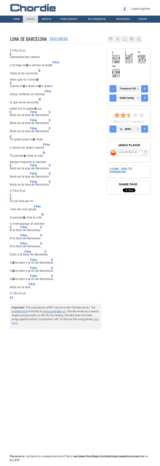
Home (16, 19)
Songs (30, 19)
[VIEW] (110, 39)
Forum (142, 19)
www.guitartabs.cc (54, 311)
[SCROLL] (124, 39)
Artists (46, 19)
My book (97, 19)
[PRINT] (131, 39)
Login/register (140, 9)
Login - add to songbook (120, 170)
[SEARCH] (138, 39)
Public (68, 19)
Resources (123, 19)
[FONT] (117, 39)
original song (19, 311)
